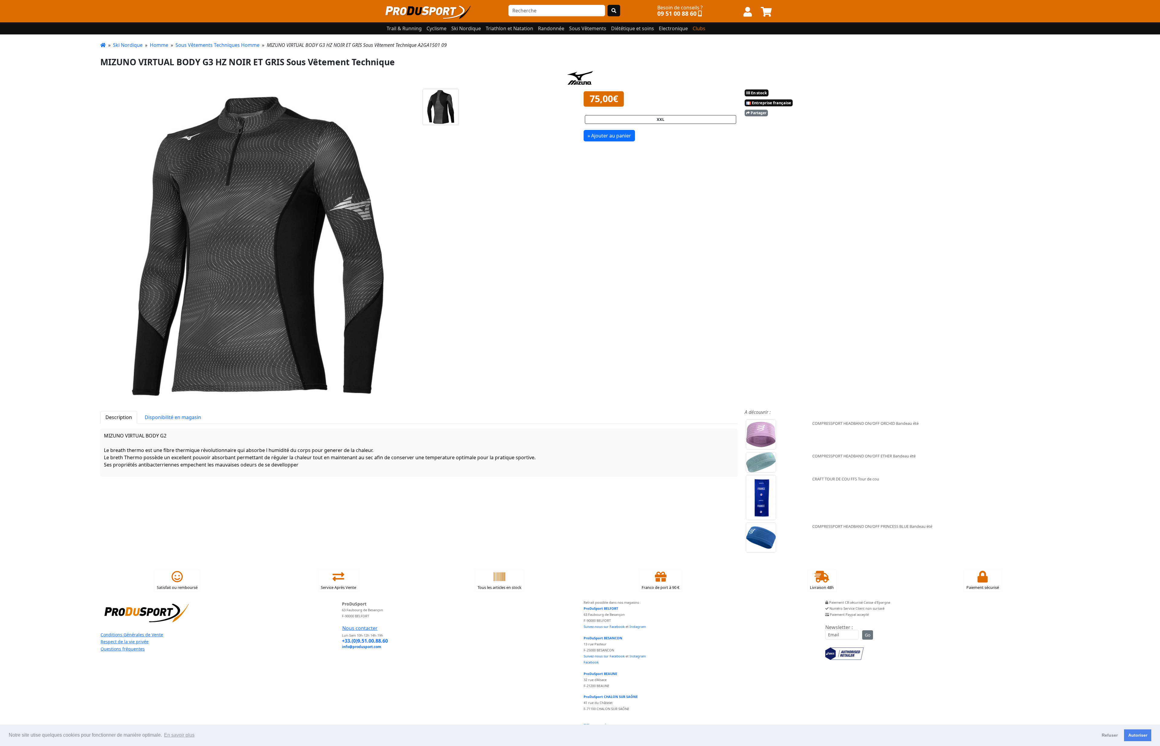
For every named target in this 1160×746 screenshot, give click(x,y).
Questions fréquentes (123, 649)
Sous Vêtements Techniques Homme (217, 45)
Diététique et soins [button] (632, 28)
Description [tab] (118, 417)
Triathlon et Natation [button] (509, 28)
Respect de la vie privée (125, 641)
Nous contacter (360, 628)
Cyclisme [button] (436, 28)
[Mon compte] (748, 12)
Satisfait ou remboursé (177, 587)
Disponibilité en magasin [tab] (173, 417)
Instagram (638, 626)
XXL (660, 119)
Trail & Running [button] (404, 28)
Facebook (591, 662)
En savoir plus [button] (179, 735)
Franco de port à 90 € (660, 587)
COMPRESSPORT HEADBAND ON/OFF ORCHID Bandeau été (865, 423)
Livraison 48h (822, 587)
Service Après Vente (338, 587)
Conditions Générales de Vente (132, 635)
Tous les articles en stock (499, 587)
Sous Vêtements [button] (587, 28)
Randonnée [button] (551, 28)
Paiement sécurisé (982, 587)
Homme (159, 45)
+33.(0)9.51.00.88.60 (365, 641)
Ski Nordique (128, 45)
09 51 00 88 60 (677, 13)
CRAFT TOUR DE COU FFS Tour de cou (845, 479)
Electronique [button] (673, 28)
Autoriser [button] (1137, 735)
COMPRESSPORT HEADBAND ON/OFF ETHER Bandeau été (864, 456)
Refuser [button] (1110, 735)
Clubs (699, 28)
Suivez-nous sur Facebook (604, 626)
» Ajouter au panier (609, 135)
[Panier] (766, 12)
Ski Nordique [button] (466, 28)
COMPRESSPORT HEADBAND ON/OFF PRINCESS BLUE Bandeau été (872, 526)
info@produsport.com (361, 646)
